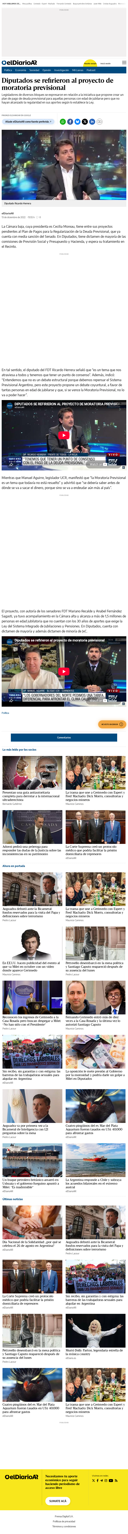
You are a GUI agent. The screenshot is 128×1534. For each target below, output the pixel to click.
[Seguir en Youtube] (111, 1480)
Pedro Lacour (9, 920)
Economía (20, 70)
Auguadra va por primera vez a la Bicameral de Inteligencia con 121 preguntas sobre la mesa (25, 1129)
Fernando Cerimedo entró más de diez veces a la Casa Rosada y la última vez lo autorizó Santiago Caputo (93, 1020)
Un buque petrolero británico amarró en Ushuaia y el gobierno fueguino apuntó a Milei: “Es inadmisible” (30, 1183)
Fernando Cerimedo (64, 4)
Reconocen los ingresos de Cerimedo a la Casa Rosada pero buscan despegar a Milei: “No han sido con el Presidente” (31, 1020)
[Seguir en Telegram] (101, 1480)
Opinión (46, 70)
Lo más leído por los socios (19, 749)
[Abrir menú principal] (124, 62)
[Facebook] (70, 122)
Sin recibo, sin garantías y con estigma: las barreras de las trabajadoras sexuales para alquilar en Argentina (31, 1075)
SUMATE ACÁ (57, 1501)
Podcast (91, 70)
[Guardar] (99, 122)
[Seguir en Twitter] (93, 1480)
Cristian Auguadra (109, 4)
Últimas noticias (12, 1199)
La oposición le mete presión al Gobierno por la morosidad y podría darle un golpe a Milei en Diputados (95, 1075)
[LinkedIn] (92, 122)
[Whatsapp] (63, 122)
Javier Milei (97, 4)
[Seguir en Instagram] (105, 1480)
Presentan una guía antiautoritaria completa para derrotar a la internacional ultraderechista (31, 796)
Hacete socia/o (90, 63)
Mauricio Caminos (75, 803)
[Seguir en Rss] (116, 1480)
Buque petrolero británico (82, 4)
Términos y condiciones (64, 1526)
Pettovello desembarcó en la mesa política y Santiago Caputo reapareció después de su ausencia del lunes (94, 966)
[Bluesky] (77, 122)
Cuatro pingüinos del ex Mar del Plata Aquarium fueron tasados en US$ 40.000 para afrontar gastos (94, 1129)
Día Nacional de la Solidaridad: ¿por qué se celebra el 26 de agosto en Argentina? (31, 1244)
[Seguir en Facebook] (97, 1480)
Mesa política (27, 4)
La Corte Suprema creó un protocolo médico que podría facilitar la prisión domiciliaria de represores (91, 850)
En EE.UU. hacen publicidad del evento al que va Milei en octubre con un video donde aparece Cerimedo (31, 966)
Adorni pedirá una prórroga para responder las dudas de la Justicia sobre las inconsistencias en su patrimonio (31, 850)
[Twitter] (85, 122)
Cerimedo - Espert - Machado (44, 4)
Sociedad (34, 70)
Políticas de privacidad (64, 1521)
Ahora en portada (13, 866)
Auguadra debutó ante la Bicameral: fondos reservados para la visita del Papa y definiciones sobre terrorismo (31, 912)
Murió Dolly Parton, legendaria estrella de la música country (94, 1352)
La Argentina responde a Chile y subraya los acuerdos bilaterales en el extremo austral (93, 1183)
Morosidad (122, 4)
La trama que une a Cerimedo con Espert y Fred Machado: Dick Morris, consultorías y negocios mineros (95, 796)
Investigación (61, 70)
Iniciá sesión (105, 63)
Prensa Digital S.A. (64, 1516)
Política (8, 70)
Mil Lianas (77, 70)
